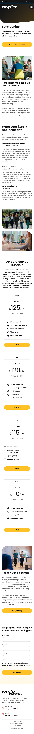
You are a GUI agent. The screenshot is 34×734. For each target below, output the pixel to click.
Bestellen (17, 345)
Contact (4, 2)
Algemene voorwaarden (17, 723)
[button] (31, 7)
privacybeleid (19, 665)
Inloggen (29, 2)
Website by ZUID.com (17, 728)
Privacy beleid (17, 725)
